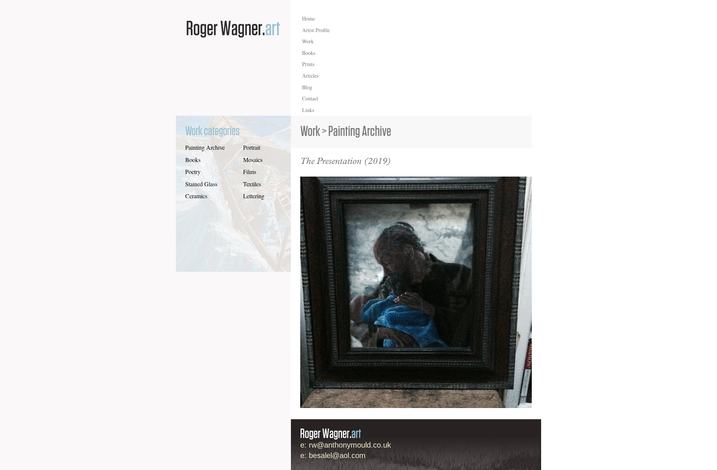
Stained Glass (201, 184)
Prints (308, 64)
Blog (307, 87)
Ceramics (196, 196)
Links (308, 109)
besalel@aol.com (337, 455)
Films (249, 171)
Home (308, 18)
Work (308, 41)
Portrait (251, 147)
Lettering (253, 196)
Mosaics (253, 160)
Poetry (193, 171)
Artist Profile (316, 30)
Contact (310, 98)
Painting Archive (205, 147)
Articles (310, 75)
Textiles (252, 184)
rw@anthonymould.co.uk (350, 445)
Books (308, 52)
